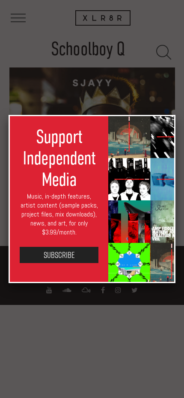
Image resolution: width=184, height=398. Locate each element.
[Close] (175, 115)
